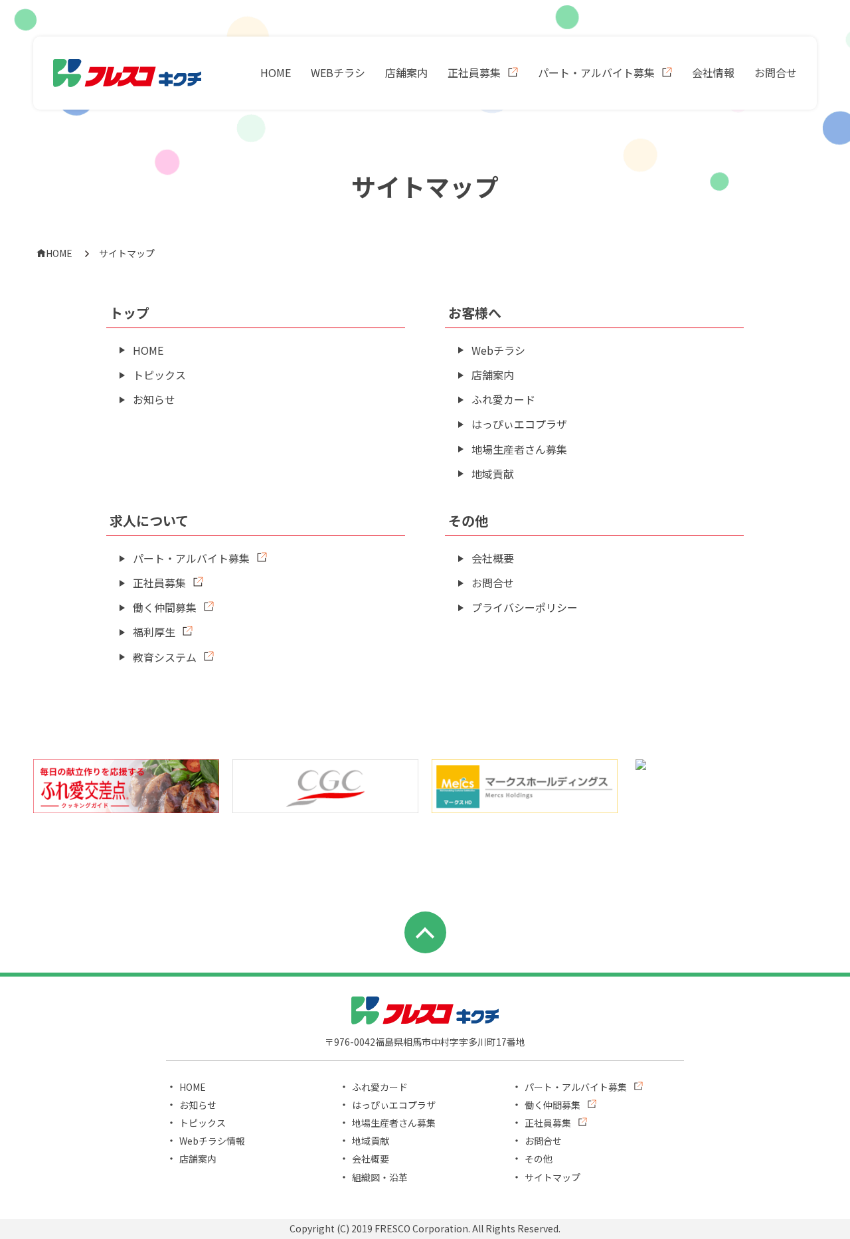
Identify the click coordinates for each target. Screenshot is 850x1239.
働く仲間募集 (165, 607)
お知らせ (154, 399)
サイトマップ (552, 1177)
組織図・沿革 (380, 1177)
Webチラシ (498, 350)
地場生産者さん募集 (519, 449)
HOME (275, 72)
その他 (538, 1158)
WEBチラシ (338, 72)
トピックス (159, 375)
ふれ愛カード (503, 399)
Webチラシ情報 (212, 1140)
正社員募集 (474, 72)
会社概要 (492, 558)
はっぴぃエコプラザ (519, 424)
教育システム (165, 657)
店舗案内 (406, 72)
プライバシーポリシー (524, 607)
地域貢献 (492, 474)
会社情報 (713, 72)
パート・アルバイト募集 (596, 72)
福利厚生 (154, 632)
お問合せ (775, 72)
